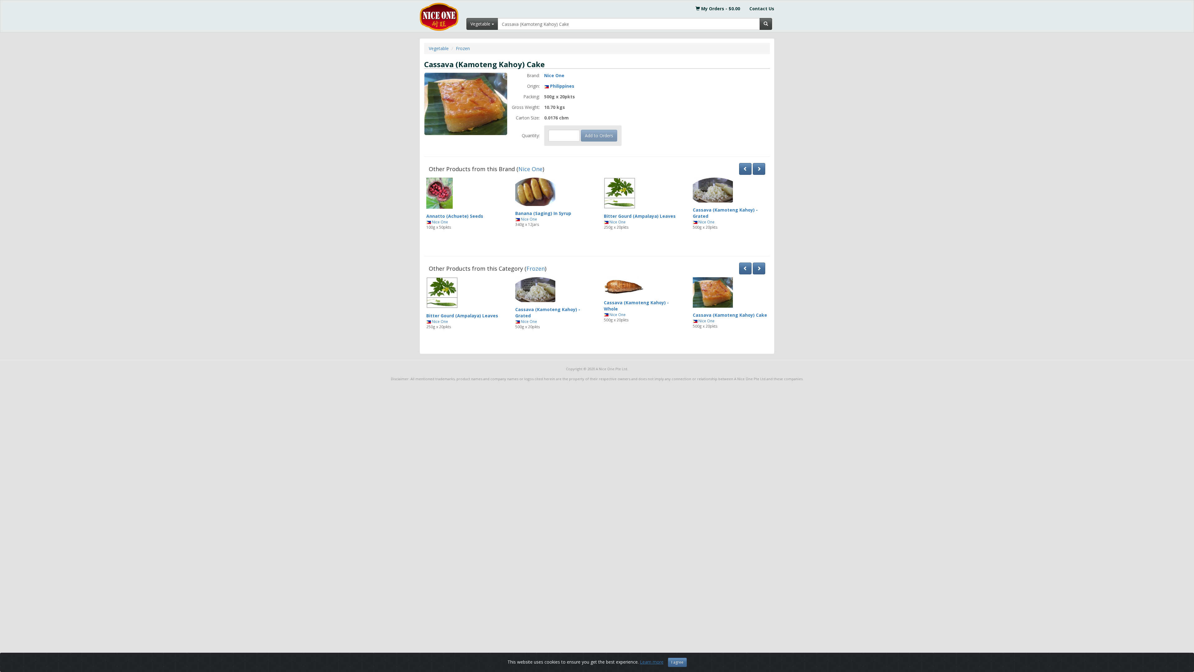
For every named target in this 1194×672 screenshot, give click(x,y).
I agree (677, 662)
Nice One (554, 75)
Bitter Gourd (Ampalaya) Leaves (640, 216)
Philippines (562, 86)
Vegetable (439, 48)
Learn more (652, 662)
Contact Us (761, 9)
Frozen (463, 48)
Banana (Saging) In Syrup (543, 213)
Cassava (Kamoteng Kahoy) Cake (730, 315)
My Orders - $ (720, 9)
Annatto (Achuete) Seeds (454, 216)
